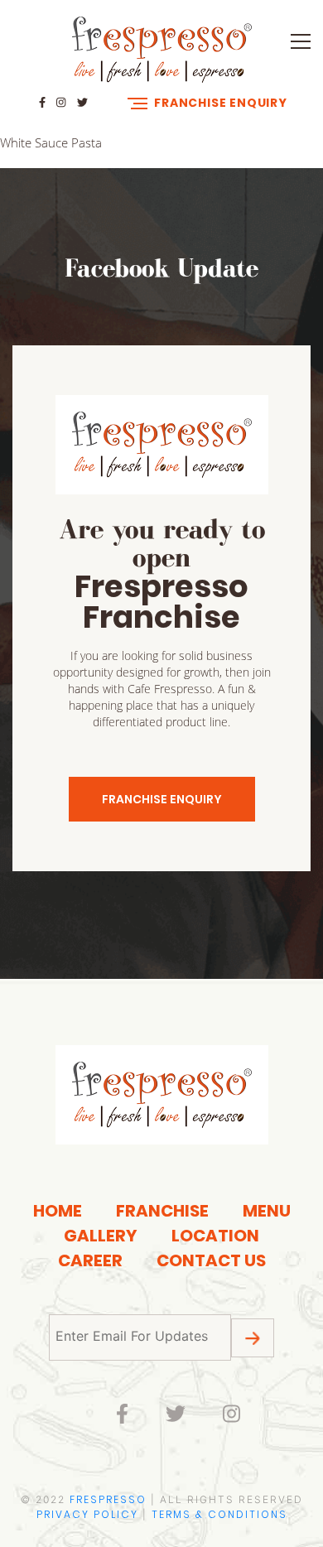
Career (90, 1260)
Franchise (162, 1210)
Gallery (100, 1235)
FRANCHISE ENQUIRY (162, 799)
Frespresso (108, 1499)
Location (215, 1235)
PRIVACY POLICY (87, 1514)
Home (57, 1210)
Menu (267, 1210)
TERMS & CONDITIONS (219, 1514)
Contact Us (211, 1260)
